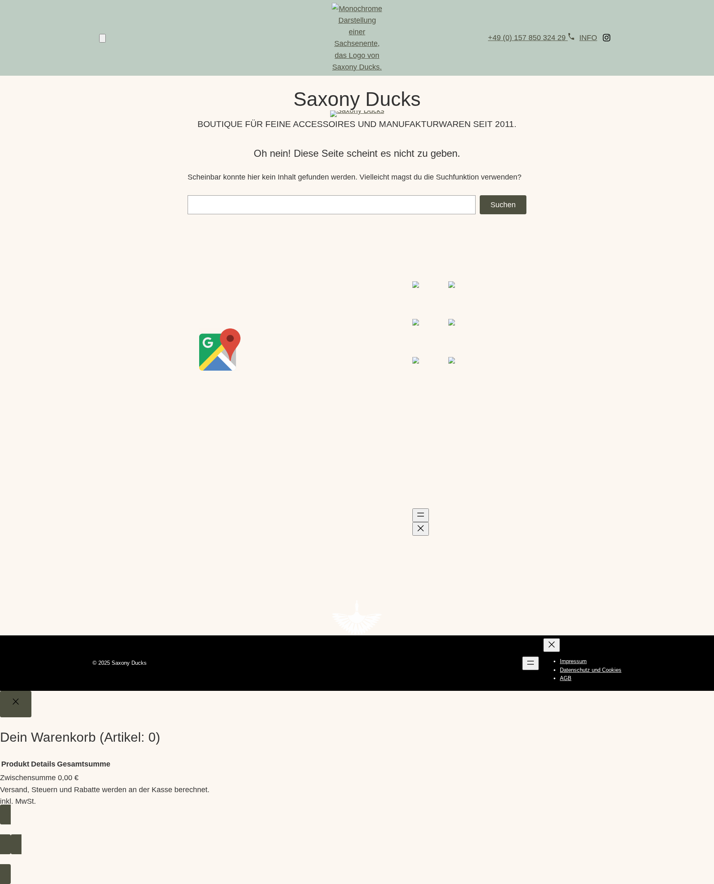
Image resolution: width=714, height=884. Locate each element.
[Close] (15, 704)
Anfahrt (211, 380)
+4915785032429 (335, 299)
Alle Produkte (115, 383)
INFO (588, 38)
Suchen (503, 205)
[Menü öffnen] (420, 515)
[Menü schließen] (420, 529)
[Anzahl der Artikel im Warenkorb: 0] (102, 38)
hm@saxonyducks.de (341, 310)
